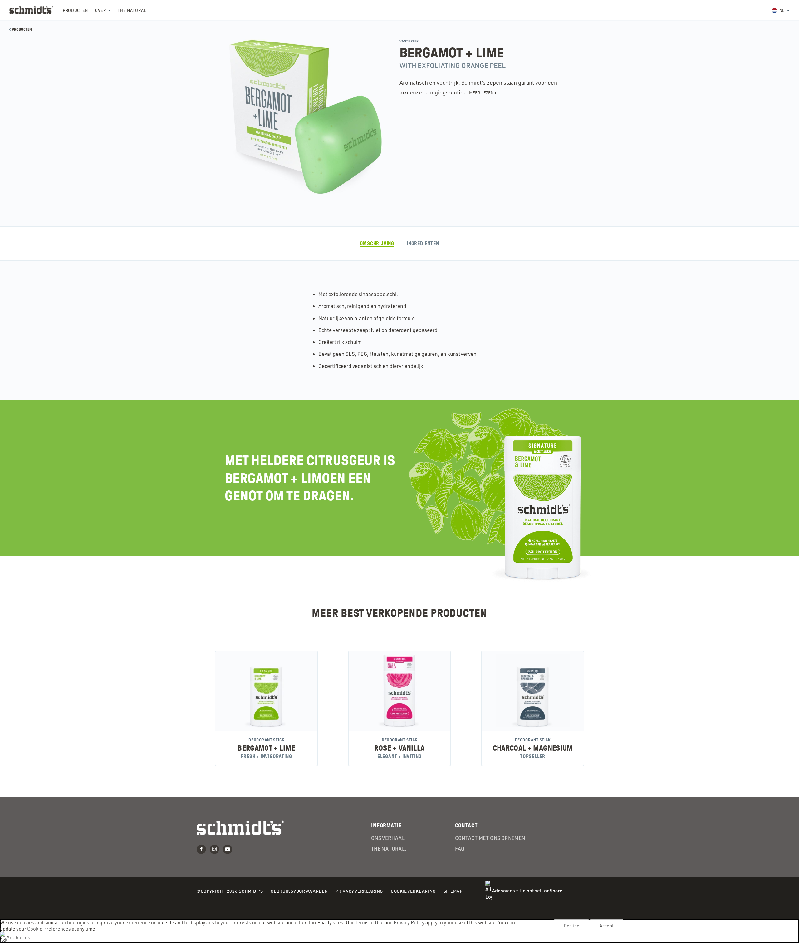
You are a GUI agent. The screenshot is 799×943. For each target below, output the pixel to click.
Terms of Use (369, 922)
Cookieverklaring (413, 891)
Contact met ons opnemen (490, 838)
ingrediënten (423, 243)
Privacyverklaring (359, 891)
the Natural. (133, 10)
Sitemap (453, 891)
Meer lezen (482, 92)
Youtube (227, 849)
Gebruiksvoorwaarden (299, 891)
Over (100, 10)
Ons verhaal (388, 838)
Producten (75, 10)
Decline (571, 925)
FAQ (460, 849)
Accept (607, 925)
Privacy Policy (409, 922)
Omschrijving (377, 243)
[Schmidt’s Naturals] (31, 10)
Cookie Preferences (49, 929)
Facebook (201, 849)
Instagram (214, 849)
